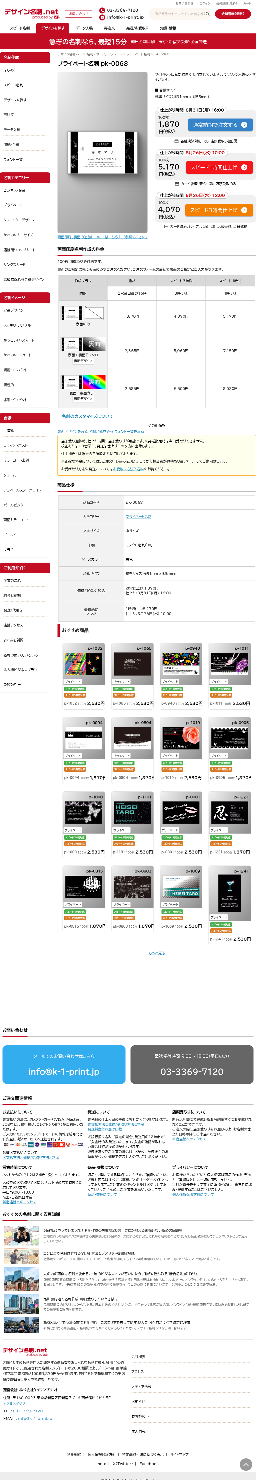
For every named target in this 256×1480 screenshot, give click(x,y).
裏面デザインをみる (73, 431)
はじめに (10, 70)
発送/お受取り (137, 28)
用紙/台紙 (11, 144)
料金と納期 (12, 595)
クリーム (10, 475)
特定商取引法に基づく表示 (143, 1454)
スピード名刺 (20, 28)
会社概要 (139, 1356)
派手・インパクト (16, 400)
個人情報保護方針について (193, 1194)
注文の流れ (12, 580)
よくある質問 (14, 640)
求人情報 (139, 1431)
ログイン (205, 3)
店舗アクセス (13, 625)
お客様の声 (140, 1416)
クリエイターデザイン (19, 220)
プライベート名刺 (138, 54)
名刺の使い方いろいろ (21, 655)
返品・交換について (102, 1194)
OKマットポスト (16, 445)
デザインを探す (52, 28)
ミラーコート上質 (16, 460)
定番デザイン (14, 310)
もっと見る (156, 953)
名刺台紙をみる (101, 431)
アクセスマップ (14, 1403)
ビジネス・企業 (15, 190)
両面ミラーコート (16, 520)
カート (247, 3)
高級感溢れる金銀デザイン (24, 279)
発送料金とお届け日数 (105, 1129)
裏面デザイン (83, 361)
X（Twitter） (123, 1464)
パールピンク (13, 505)
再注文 (109, 28)
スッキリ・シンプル (17, 325)
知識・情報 (168, 28)
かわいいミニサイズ (18, 235)
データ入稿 (84, 28)
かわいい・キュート (18, 355)
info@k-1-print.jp (64, 1072)
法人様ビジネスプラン (20, 670)
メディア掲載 (141, 1386)
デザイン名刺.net (70, 54)
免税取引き (12, 685)
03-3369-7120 (192, 1072)
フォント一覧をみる (129, 431)
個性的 (9, 385)
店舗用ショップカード (20, 250)
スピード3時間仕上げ (214, 210)
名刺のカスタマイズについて (88, 416)
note (102, 1464)
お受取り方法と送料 (128, 469)
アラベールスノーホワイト (22, 490)
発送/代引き (13, 610)
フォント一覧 (13, 159)
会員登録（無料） (226, 3)
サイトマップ (179, 1454)
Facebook (149, 1464)
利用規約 (74, 1454)
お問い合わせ (185, 3)
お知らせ (138, 1401)
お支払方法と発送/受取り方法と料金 (30, 1157)
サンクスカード (15, 264)
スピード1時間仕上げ (214, 167)
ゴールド (10, 535)
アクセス (138, 1371)
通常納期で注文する (215, 124)
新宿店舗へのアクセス (189, 1139)
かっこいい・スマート (19, 340)
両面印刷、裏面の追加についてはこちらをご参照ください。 (103, 237)
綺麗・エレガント (16, 370)
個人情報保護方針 (102, 1454)
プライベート (13, 205)
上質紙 (9, 430)
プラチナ (10, 550)
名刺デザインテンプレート (104, 54)
